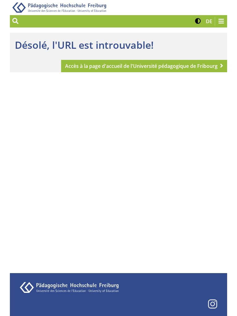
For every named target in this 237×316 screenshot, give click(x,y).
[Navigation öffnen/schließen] (221, 21)
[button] (198, 21)
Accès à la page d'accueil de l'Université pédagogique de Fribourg (141, 66)
